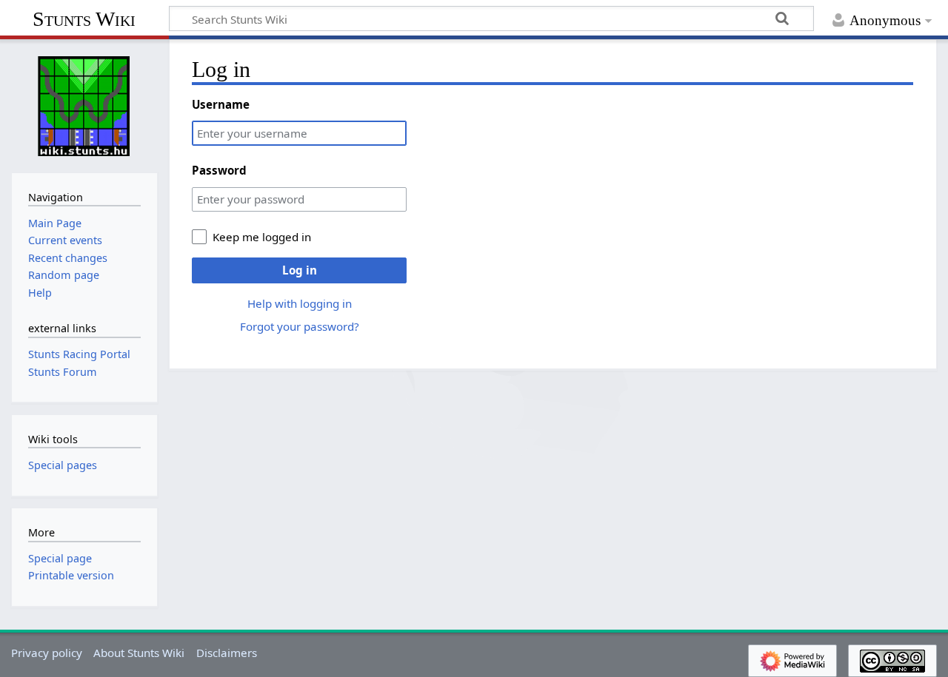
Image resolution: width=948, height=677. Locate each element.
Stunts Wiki (84, 18)
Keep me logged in (262, 236)
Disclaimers (226, 652)
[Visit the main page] (84, 104)
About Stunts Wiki (138, 652)
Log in (299, 270)
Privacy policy (46, 652)
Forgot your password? (299, 326)
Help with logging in (299, 303)
